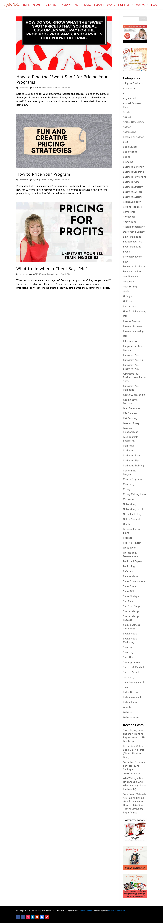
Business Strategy (133, 186)
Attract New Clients (133, 122)
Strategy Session (132, 662)
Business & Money (133, 166)
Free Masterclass (132, 271)
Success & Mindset (133, 667)
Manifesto (128, 445)
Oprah (126, 524)
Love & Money (131, 423)
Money (126, 489)
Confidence (129, 216)
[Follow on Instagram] (28, 917)
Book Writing (130, 151)
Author (127, 127)
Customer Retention (134, 226)
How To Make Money (134, 311)
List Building (130, 418)
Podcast (99, 5)
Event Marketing (132, 246)
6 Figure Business (133, 83)
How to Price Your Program (43, 174)
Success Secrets (131, 672)
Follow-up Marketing (134, 266)
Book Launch (130, 146)
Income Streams (132, 321)
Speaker (127, 647)
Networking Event (133, 509)
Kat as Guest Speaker (134, 394)
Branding (128, 161)
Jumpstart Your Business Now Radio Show (134, 377)
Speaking (51, 5)
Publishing (129, 566)
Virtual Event (130, 702)
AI (124, 93)
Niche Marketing (132, 514)
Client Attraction (132, 201)
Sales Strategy (131, 596)
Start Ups (128, 657)
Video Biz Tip (130, 692)
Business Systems (132, 196)
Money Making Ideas (134, 494)
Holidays (128, 301)
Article (126, 112)
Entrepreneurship (132, 241)
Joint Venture (130, 341)
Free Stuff (124, 5)
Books (87, 5)
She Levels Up (131, 611)
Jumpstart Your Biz (60, 88)
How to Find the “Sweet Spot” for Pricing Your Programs (62, 79)
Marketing (128, 450)
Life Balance (130, 413)
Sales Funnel (130, 586)
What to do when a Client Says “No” (51, 268)
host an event (130, 306)
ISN (125, 336)
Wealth (127, 707)
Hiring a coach (131, 296)
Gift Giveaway (130, 276)
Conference (129, 211)
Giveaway (128, 281)
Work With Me (70, 5)
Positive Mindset (132, 542)
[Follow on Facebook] (18, 917)
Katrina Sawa (23, 88)
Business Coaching (133, 171)
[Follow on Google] (42, 917)
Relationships (130, 576)
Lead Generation (132, 408)
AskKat (127, 116)
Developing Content (134, 231)
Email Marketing (132, 236)
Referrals (128, 571)
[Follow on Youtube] (37, 917)
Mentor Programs (132, 479)
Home (26, 5)
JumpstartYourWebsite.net (116, 911)
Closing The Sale (132, 206)
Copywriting (129, 221)
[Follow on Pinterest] (47, 917)
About (36, 5)
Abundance (129, 88)
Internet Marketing (133, 331)
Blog (154, 5)
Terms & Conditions (86, 911)
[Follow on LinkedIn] (32, 917)
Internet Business (132, 326)
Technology (129, 677)
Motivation (129, 499)
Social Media (130, 633)
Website (127, 712)
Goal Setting (130, 286)
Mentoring (128, 484)
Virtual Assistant (132, 697)
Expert (126, 261)
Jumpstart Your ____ (133, 355)
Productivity (129, 547)
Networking (129, 504)
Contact (141, 5)
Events (111, 5)
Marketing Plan (131, 455)
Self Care (128, 601)
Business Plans (131, 181)
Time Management (133, 682)
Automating (129, 132)
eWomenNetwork (132, 256)
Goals (126, 291)
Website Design (131, 717)
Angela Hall (129, 98)
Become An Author (133, 137)
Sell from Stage (131, 606)
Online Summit (131, 519)
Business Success (46, 88)
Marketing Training (133, 465)
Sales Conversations (134, 581)
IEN (125, 316)
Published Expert (132, 561)
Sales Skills (129, 591)
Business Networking (134, 176)
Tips (68, 88)
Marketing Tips (131, 460)
